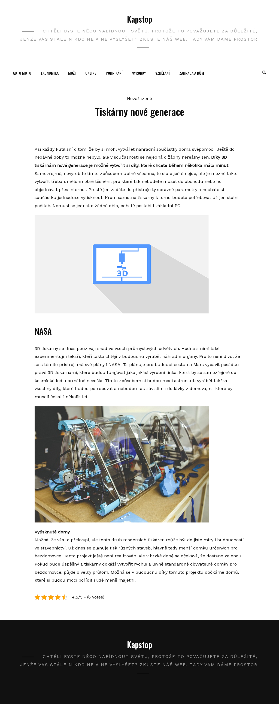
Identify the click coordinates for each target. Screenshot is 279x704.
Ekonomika (50, 73)
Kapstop (139, 19)
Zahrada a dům (191, 73)
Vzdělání (162, 73)
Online (90, 73)
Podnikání (114, 73)
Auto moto (22, 73)
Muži (72, 73)
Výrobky (139, 73)
